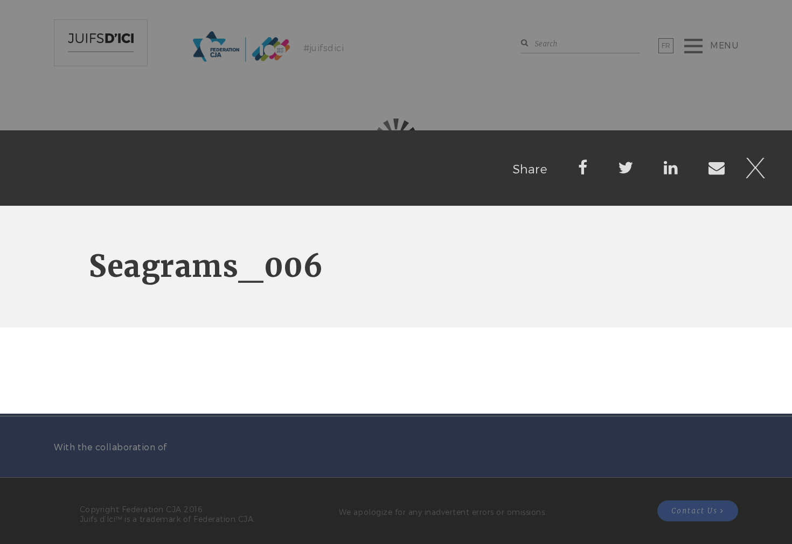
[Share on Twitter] (626, 167)
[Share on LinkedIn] (671, 167)
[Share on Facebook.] (583, 167)
